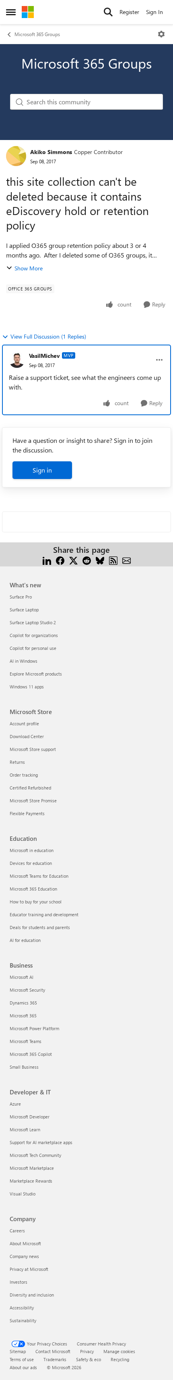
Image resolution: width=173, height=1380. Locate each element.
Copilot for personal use (33, 648)
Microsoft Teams (25, 1041)
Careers (17, 1231)
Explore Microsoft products (36, 674)
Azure (15, 1104)
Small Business (24, 1067)
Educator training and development (44, 914)
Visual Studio (22, 1194)
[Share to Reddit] (86, 559)
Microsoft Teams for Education (39, 876)
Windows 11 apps (27, 687)
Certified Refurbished (30, 788)
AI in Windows (23, 661)
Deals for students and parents (40, 927)
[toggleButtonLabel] (161, 34)
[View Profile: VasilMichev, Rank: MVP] (17, 360)
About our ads (23, 1367)
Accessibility (22, 1308)
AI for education (25, 940)
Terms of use (22, 1359)
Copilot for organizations (34, 635)
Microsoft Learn (25, 1129)
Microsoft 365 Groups (37, 34)
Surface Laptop (24, 610)
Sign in (42, 470)
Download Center (27, 736)
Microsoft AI (21, 977)
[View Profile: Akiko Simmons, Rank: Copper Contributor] (16, 156)
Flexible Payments (27, 813)
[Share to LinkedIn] (47, 559)
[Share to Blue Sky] (100, 559)
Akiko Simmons (51, 152)
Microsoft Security (27, 990)
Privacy (87, 1351)
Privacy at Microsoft (29, 1269)
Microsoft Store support (33, 749)
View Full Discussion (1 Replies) (48, 336)
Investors (18, 1282)
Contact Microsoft (52, 1351)
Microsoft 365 (23, 1016)
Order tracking (24, 775)
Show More (28, 268)
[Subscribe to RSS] (113, 559)
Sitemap (18, 1351)
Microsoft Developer (29, 1117)
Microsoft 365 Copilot (31, 1054)
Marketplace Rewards (31, 1181)
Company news (24, 1256)
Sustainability (23, 1320)
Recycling (120, 1359)
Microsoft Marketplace (32, 1168)
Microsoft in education (32, 850)
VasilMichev (44, 355)
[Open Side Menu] (11, 12)
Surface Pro (21, 597)
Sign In (154, 12)
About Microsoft (25, 1243)
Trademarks (54, 1359)
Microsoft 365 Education (33, 889)
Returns (17, 762)
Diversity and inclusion (32, 1295)
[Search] (108, 12)
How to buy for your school (36, 902)
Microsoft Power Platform (34, 1028)
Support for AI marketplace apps (41, 1142)
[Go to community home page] (28, 12)
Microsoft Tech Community (35, 1155)
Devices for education (31, 863)
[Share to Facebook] (60, 559)
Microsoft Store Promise (33, 801)
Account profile (24, 723)
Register (129, 12)
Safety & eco (88, 1359)
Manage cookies (119, 1351)
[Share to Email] (126, 559)
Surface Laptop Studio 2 (33, 622)
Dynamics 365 (23, 1003)
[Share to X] (73, 559)
